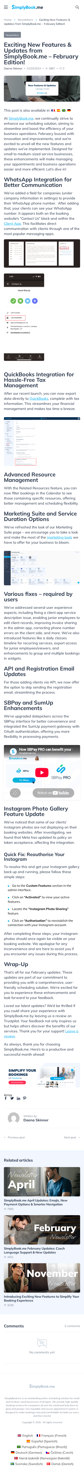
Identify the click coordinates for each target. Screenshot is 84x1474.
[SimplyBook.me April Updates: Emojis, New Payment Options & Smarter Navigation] (42, 1188)
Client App (12, 223)
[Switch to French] (53, 110)
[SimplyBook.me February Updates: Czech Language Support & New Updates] (42, 1236)
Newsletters (25, 20)
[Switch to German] (69, 110)
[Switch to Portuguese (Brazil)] (63, 110)
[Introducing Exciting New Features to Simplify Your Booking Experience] (42, 1284)
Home (8, 20)
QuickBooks (38, 398)
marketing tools (59, 537)
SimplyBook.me (21, 118)
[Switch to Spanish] (58, 110)
